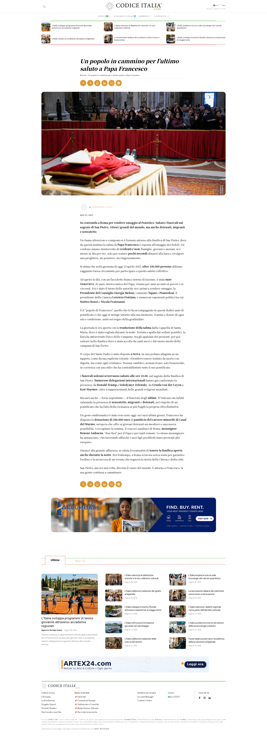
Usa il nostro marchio (51, 712)
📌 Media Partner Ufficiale (86, 708)
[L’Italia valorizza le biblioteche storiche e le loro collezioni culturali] (108, 26)
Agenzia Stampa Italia (51, 630)
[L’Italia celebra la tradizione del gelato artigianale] (45, 38)
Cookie (183, 719)
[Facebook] (83, 83)
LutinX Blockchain (101, 728)
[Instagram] (204, 698)
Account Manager (145, 696)
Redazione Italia (102, 207)
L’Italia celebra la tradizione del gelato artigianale (73, 39)
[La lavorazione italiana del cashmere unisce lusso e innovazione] (108, 38)
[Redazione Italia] (84, 207)
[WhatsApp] (97, 83)
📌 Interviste (80, 696)
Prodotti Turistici (48, 708)
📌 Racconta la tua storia (86, 712)
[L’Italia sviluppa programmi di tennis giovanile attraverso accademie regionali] (45, 26)
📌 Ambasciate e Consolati (87, 704)
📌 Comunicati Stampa (85, 700)
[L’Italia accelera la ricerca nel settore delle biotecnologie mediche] (177, 627)
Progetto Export (48, 704)
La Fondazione (48, 700)
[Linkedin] (104, 83)
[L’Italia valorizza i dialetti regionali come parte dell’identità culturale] (177, 611)
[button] (44, 6)
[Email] (111, 83)
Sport (44, 613)
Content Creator (144, 700)
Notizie (83, 75)
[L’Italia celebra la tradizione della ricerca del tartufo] (113, 643)
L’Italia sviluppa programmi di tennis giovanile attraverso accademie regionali (72, 27)
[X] (90, 83)
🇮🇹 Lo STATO (174, 696)
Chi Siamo (46, 696)
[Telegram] (119, 83)
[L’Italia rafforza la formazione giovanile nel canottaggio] (113, 627)
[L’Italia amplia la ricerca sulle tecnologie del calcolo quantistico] (170, 26)
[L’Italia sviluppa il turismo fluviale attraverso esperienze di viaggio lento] (170, 38)
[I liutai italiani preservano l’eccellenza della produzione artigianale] (177, 643)
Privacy (158, 719)
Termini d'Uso (130, 719)
